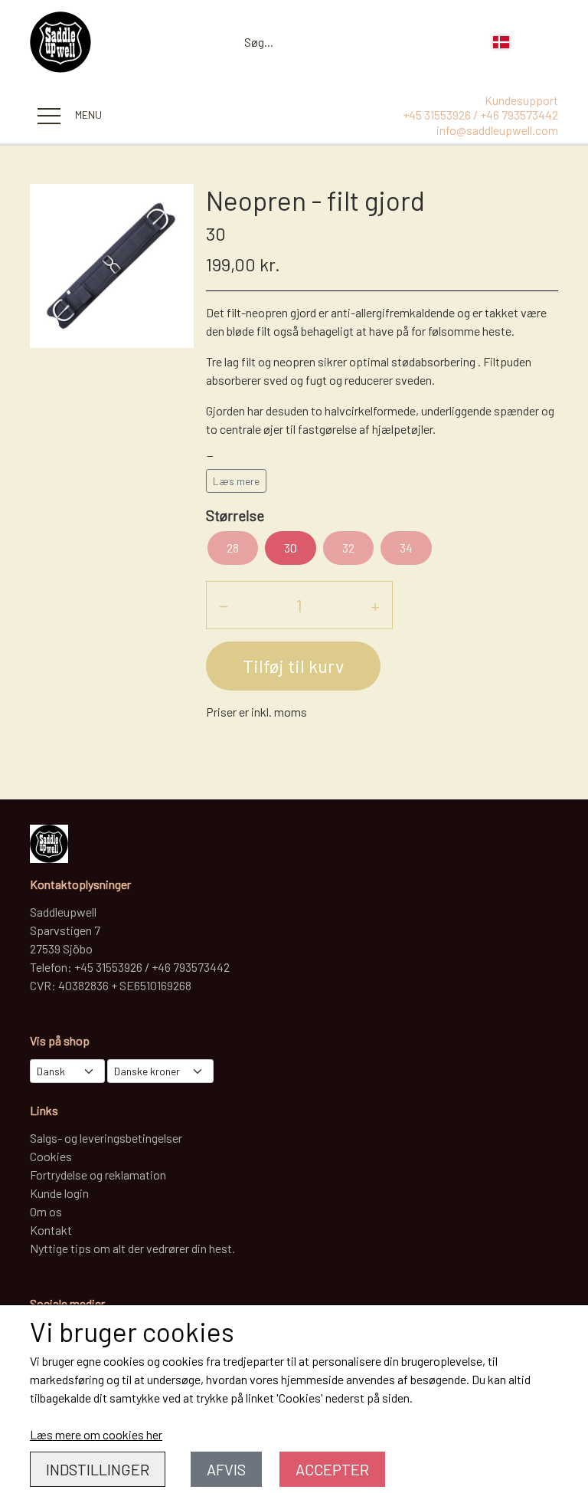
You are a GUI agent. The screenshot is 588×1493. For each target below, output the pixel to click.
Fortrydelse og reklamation (98, 1174)
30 (290, 547)
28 (233, 547)
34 (406, 547)
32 (348, 547)
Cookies (51, 1156)
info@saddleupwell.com (497, 130)
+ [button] (375, 605)
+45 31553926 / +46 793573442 (480, 114)
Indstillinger (97, 1469)
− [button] (223, 605)
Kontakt (51, 1229)
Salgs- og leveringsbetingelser (106, 1137)
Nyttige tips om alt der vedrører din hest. (132, 1248)
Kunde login (59, 1193)
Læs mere (236, 480)
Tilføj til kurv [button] (293, 666)
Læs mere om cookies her (96, 1434)
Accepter (332, 1469)
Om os (46, 1211)
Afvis (226, 1469)
